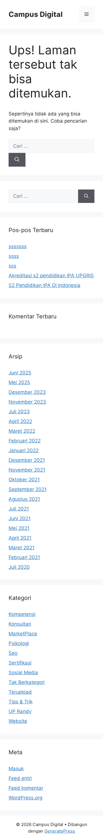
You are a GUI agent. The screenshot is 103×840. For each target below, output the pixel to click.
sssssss (18, 246)
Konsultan (20, 624)
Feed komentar (26, 788)
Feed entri (20, 778)
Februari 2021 (24, 557)
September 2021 (28, 489)
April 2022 (20, 421)
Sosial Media (23, 672)
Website (18, 721)
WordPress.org (25, 798)
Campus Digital (36, 14)
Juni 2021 (20, 518)
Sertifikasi (20, 663)
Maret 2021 (22, 547)
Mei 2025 (19, 382)
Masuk (16, 768)
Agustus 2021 (24, 499)
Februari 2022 (25, 441)
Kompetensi (22, 614)
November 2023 (27, 402)
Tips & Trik (21, 702)
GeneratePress (59, 831)
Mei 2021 (19, 528)
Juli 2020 (19, 567)
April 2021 (20, 538)
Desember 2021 (27, 460)
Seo (13, 653)
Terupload (20, 692)
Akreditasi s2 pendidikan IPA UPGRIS (51, 275)
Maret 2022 (22, 431)
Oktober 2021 (24, 479)
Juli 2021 (19, 509)
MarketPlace (23, 634)
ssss (14, 256)
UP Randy (20, 711)
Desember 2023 (27, 392)
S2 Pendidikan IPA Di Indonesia (44, 285)
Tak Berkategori (27, 682)
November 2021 (27, 470)
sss (12, 266)
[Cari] (17, 160)
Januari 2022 (24, 450)
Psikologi (19, 643)
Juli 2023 (19, 411)
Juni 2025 (20, 373)
